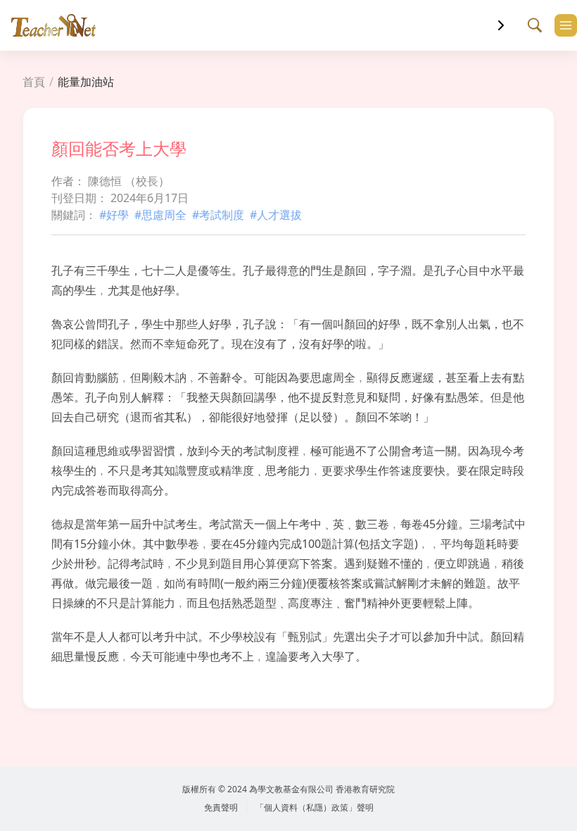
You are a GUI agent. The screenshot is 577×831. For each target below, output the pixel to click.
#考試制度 (218, 215)
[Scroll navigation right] (501, 25)
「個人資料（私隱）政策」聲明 (314, 807)
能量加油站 (86, 81)
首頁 (34, 81)
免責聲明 (221, 807)
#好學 (114, 215)
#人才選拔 (276, 215)
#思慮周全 (160, 215)
